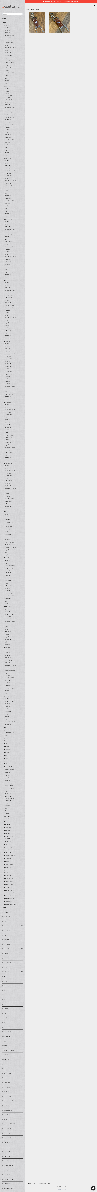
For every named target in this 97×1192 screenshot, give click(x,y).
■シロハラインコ (8, 463)
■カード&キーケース (9, 873)
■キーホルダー (7, 824)
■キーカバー (7, 822)
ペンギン (7, 813)
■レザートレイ (7, 852)
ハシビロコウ (8, 793)
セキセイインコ (8, 805)
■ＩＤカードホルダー (9, 847)
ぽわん (7, 803)
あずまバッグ (8, 780)
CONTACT (5, 907)
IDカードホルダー (9, 42)
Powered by (59, 1189)
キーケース (7, 45)
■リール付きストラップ (9, 836)
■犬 (5, 738)
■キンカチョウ (7, 558)
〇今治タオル (7, 816)
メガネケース (8, 52)
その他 (6, 83)
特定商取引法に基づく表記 (44, 1183)
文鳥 (6, 808)
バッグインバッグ (9, 785)
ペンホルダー (8, 70)
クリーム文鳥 (9, 99)
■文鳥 (32, 9)
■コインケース (7, 870)
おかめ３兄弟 (9, 801)
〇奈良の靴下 (7, 819)
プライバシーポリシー (31, 1183)
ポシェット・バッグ (9, 55)
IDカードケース (8, 593)
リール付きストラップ (10, 35)
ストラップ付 (9, 40)
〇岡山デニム (7, 772)
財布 (6, 78)
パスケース (7, 32)
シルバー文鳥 (9, 97)
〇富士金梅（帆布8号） (9, 769)
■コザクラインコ (8, 219)
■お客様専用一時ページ (10, 904)
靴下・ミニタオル (9, 75)
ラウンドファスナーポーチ (10, 893)
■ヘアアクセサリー (8, 827)
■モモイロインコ (8, 606)
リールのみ (8, 38)
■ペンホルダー (7, 833)
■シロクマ (6, 752)
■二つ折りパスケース (9, 890)
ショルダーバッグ (9, 778)
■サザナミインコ (8, 696)
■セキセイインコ (8, 25)
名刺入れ (7, 578)
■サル (5, 755)
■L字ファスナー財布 (9, 878)
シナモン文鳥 (9, 95)
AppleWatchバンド (9, 137)
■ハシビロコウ (7, 402)
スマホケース (8, 80)
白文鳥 (7, 91)
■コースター (7, 830)
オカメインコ (8, 796)
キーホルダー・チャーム (10, 565)
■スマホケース (7, 896)
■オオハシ (6, 730)
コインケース (8, 50)
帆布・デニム (9, 58)
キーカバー (7, 27)
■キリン (6, 764)
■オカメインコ (7, 158)
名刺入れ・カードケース (10, 47)
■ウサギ (6, 758)
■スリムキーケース (8, 867)
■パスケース (7, 844)
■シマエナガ (7, 341)
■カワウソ (6, 746)
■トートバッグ (7, 887)
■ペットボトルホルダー (9, 850)
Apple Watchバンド (10, 62)
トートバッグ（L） (9, 783)
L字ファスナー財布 (9, 688)
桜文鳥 (7, 93)
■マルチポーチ (7, 875)
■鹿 (5, 727)
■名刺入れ (6, 861)
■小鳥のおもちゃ (8, 901)
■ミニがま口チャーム (9, 898)
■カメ (5, 743)
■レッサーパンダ (8, 766)
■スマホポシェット (8, 881)
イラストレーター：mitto (9, 788)
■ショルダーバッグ (8, 884)
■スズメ (6, 280)
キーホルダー (8, 30)
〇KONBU (6, 775)
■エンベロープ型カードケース (11, 864)
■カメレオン (7, 749)
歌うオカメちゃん (10, 798)
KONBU (8, 60)
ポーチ (6, 65)
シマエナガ (7, 791)
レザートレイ (8, 67)
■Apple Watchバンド (9, 855)
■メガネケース (7, 858)
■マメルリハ (7, 647)
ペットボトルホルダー (10, 73)
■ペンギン (6, 511)
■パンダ (6, 741)
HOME (27, 9)
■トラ (5, 761)
